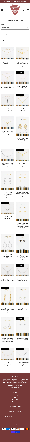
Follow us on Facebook (15, 406)
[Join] (25, 416)
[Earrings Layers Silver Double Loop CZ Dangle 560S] (7, 180)
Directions (15, 402)
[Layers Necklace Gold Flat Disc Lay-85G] (7, 354)
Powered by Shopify (22, 437)
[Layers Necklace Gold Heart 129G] (22, 100)
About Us (15, 404)
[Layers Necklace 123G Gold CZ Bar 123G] (22, 77)
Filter (2, 24)
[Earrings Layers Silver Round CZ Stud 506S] (22, 326)
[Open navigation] (2, 10)
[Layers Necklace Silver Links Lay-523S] (7, 208)
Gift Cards (15, 399)
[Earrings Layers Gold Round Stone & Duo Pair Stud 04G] (22, 180)
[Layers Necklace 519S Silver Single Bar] (7, 100)
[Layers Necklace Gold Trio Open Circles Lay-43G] (22, 53)
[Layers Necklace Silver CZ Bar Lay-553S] (22, 354)
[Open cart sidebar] (28, 10)
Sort (2, 32)
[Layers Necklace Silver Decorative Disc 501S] (22, 270)
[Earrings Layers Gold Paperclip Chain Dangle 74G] (7, 296)
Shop (15, 397)
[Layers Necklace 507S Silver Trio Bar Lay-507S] (7, 270)
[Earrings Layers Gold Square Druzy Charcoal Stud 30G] (22, 243)
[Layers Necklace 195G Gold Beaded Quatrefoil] (7, 77)
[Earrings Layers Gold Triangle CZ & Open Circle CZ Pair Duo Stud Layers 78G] (22, 211)
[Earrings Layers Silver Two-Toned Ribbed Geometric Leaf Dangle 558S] (22, 126)
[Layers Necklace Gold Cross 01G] (22, 155)
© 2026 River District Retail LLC (10, 437)
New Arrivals (15, 395)
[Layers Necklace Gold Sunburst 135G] (7, 53)
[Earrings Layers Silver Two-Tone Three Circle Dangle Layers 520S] (7, 326)
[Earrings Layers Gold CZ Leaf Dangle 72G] (22, 296)
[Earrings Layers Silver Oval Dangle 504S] (7, 243)
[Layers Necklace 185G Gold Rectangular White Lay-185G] (7, 122)
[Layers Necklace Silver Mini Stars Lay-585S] (7, 155)
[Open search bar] (24, 10)
